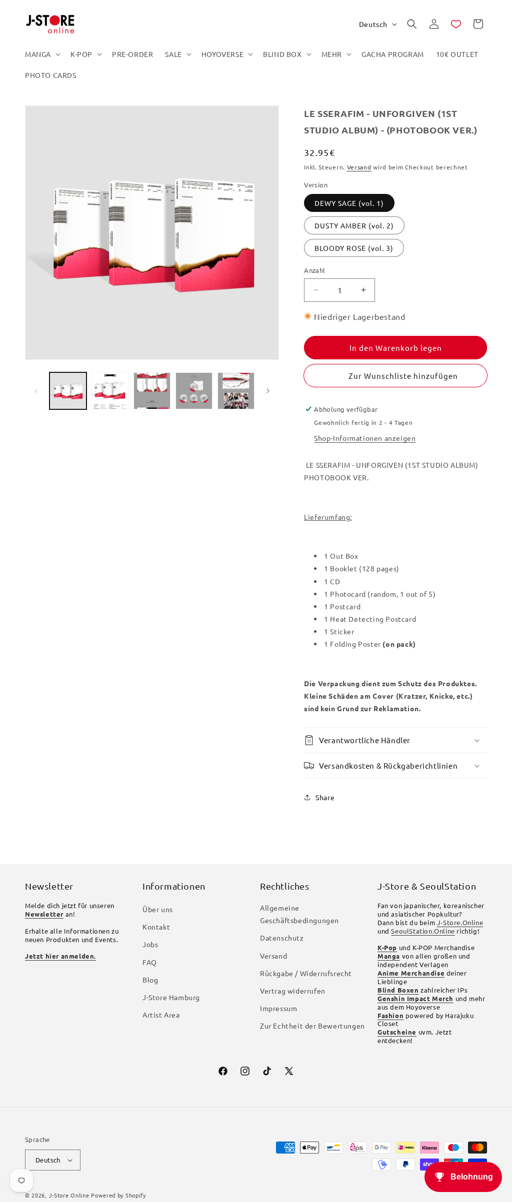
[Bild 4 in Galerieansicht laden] (194, 390)
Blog (150, 979)
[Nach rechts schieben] (268, 391)
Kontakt (156, 926)
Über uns (157, 909)
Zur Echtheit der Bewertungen (312, 1025)
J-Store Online (69, 1195)
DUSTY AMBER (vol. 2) (354, 225)
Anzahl (314, 270)
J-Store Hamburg (171, 997)
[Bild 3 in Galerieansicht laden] (152, 390)
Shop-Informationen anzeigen (365, 437)
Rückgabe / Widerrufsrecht (306, 973)
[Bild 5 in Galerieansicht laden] (236, 390)
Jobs (150, 944)
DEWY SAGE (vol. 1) (349, 202)
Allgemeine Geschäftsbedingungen (299, 914)
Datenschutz (282, 937)
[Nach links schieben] (36, 391)
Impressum (278, 1008)
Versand (359, 167)
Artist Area (161, 1014)
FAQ (149, 962)
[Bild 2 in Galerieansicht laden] (110, 390)
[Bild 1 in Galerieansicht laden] (68, 390)
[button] (41, 53)
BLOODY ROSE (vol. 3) (354, 247)
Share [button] (325, 797)
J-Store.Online (460, 922)
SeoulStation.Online (422, 931)
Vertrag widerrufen (293, 990)
